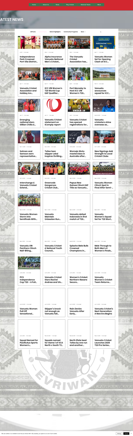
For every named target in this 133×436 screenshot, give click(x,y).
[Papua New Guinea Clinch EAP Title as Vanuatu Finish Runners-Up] (79, 168)
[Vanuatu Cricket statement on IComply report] (54, 105)
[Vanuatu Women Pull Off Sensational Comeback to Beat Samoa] (29, 294)
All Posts (33, 32)
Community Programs (71, 32)
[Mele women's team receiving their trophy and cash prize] (79, 231)
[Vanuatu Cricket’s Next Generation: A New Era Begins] (104, 294)
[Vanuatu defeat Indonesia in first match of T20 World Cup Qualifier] (79, 200)
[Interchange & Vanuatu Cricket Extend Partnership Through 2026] (29, 168)
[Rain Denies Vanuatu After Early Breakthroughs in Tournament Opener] (79, 294)
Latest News (43, 32)
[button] (45, 4)
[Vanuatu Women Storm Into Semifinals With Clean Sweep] (29, 200)
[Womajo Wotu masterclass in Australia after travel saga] (79, 137)
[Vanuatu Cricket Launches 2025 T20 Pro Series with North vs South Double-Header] (104, 326)
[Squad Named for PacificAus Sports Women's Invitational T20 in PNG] (29, 326)
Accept (126, 433)
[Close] (131, 433)
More (82, 32)
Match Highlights (55, 32)
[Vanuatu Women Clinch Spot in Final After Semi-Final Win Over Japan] (104, 168)
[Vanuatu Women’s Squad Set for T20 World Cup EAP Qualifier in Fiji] (104, 200)
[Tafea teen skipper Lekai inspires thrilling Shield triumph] (54, 137)
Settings (119, 433)
